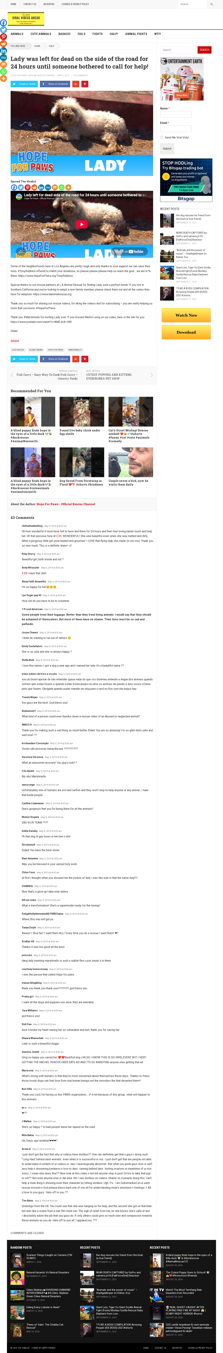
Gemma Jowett (30, 1051)
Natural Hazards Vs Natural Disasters (47, 1272)
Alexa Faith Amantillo (34, 581)
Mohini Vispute (30, 817)
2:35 (58, 536)
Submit (167, 148)
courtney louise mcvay (35, 969)
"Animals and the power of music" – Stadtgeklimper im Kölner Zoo (191, 253)
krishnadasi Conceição (35, 743)
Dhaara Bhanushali (32, 1038)
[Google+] (75, 84)
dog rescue (18, 350)
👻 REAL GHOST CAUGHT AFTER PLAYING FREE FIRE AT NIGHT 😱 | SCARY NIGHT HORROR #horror (186, 1310)
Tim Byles (27, 1200)
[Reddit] (34, 187)
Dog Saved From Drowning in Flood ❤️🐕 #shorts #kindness (81, 482)
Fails (81, 34)
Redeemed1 (29, 711)
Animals (17, 34)
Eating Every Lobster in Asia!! (43, 1307)
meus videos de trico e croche (39, 673)
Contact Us (30, 4)
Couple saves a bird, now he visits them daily (128, 482)
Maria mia (27, 1070)
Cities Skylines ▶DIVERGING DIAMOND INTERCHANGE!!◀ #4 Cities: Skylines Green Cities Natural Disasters (48, 1293)
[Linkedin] (41, 187)
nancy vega (28, 784)
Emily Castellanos (32, 646)
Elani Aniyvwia (30, 858)
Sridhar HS (28, 941)
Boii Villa (27, 1089)
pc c (24, 1107)
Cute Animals (41, 34)
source (15, 340)
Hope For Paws (55, 350)
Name (165, 108)
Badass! (65, 34)
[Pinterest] (84, 84)
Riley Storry (28, 553)
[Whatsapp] (62, 187)
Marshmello (75, 350)
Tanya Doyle (29, 927)
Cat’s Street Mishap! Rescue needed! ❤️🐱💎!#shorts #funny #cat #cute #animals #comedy (129, 435)
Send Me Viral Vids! (177, 137)
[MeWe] (48, 187)
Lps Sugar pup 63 (31, 595)
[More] (68, 187)
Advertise (49, 4)
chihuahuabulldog (32, 525)
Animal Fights (136, 34)
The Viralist (24, 1348)
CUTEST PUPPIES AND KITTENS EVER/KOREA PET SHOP (109, 376)
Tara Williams (30, 1010)
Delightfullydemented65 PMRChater (43, 913)
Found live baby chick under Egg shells (80, 432)
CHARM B (27, 886)
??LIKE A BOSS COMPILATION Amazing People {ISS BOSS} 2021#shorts (192, 292)
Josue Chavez (30, 632)
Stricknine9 (28, 844)
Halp (51, 46)
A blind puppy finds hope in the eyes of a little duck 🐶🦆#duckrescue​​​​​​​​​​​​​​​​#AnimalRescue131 (31, 435)
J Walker (27, 1121)
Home (13, 4)
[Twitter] (21, 187)
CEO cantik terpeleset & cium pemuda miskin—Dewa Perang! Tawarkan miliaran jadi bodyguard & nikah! (189, 1328)
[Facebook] (14, 187)
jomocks (27, 955)
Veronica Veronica (32, 757)
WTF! (157, 34)
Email (164, 123)
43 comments (81, 75)
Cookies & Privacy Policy (75, 4)
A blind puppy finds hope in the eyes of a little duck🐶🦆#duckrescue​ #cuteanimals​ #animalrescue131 (31, 486)
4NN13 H (27, 724)
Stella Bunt (28, 660)
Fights (98, 34)
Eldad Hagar (36, 350)
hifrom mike (29, 900)
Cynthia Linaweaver (33, 803)
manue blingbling (32, 982)
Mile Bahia (28, 1135)
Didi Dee (27, 1024)
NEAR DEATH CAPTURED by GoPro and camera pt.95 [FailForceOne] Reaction (191, 236)
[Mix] (55, 187)
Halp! (114, 34)
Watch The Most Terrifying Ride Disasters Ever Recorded (184, 1291)
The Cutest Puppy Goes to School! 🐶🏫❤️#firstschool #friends (188, 1274)
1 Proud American (32, 609)
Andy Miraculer (30, 567)
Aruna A (26, 1149)
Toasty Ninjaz (30, 697)
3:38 (24, 573)
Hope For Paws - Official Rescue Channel (33, 75)
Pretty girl (27, 996)
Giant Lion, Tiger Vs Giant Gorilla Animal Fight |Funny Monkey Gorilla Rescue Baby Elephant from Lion (119, 1310)
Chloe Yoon (28, 872)
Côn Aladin (28, 771)
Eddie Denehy (29, 831)
